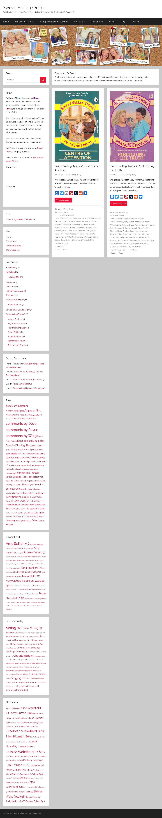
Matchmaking (11, 670)
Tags (124, 21)
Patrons (135, 21)
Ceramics (31, 651)
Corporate (60, 246)
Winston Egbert (87, 240)
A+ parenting (32, 410)
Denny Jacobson (32, 726)
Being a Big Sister (12, 636)
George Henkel (17, 564)
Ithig (32, 667)
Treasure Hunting (30, 682)
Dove (8, 219)
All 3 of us (30, 219)
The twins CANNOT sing (13, 513)
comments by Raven (22, 430)
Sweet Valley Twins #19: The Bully (28, 379)
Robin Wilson (29, 598)
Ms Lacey (142, 240)
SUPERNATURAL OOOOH (18, 497)
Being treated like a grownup (26, 644)
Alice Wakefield (62, 218)
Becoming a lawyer (23, 632)
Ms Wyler (67, 237)
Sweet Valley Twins (66, 209)
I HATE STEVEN (21, 465)
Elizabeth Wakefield (63, 224)
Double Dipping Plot (18, 445)
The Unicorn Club (16, 345)
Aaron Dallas (13, 708)
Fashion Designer (20, 660)
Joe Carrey (11, 568)
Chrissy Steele (22, 556)
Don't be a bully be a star (30, 440)
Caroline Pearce (87, 218)
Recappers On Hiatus (22, 384)
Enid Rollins (34, 737)
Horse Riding (36, 663)
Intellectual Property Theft (20, 667)
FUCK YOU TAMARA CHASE (33, 458)
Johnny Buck (28, 756)
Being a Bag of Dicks (38, 632)
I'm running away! (27, 461)
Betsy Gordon (122, 225)
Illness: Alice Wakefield (65, 215)
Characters (79, 21)
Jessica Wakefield (62, 228)
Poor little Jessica (12, 481)
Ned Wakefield (78, 237)
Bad (65, 249)
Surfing (21, 682)
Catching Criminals (16, 651)
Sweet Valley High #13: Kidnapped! (29, 388)
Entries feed (11, 241)
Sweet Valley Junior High (17, 310)
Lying (37, 667)
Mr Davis (88, 234)
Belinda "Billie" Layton (26, 548)
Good (58, 249)
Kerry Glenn (91, 228)
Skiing (28, 678)
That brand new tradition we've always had (25, 504)
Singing (65, 243)
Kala (18, 568)
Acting (58, 243)
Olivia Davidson (91, 237)
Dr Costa (92, 221)
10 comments (118, 216)
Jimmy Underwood (78, 228)
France (29, 660)
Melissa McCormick (15, 585)
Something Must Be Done (30, 493)
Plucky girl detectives (32, 477)
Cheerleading (23, 655)
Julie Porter (123, 234)
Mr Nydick (122, 240)
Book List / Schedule (24, 21)
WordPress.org (13, 250)
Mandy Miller (17, 576)
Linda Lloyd (114, 237)
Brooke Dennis (34, 552)
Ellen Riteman (77, 224)
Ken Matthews (31, 567)
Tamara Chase (124, 247)
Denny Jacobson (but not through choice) (26, 560)
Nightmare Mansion (17, 328)
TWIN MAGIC (20, 516)
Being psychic (24, 640)
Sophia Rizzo (60, 240)
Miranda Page (28, 585)
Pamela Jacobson (12, 589)
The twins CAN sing (27, 513)
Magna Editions (15, 319)
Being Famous (35, 636)
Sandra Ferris (21, 602)
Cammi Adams (11, 556)
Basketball (11, 633)
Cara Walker (14, 722)
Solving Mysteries (37, 678)
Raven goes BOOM (13, 485)
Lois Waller (34, 572)
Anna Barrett (34, 544)
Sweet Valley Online (24, 7)
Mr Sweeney (132, 240)
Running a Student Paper (14, 674)
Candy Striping (11, 648)
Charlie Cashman (19, 726)
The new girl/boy (15, 508)
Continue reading (63, 200)
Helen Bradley (123, 231)
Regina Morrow (32, 594)
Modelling (20, 670)
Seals (8, 678)
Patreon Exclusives (14, 291)
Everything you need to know (54, 21)
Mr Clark (80, 234)
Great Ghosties (12, 461)
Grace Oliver (24, 742)
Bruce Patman (75, 218)
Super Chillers (14, 332)
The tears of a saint (35, 508)
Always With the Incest (15, 415)
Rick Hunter (127, 244)
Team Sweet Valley (16, 341)
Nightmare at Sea (16, 323)
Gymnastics (10, 663)
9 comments (63, 212)
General (9, 282)
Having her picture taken (23, 663)
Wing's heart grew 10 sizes (21, 521)
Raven (20, 219)
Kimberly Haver (61, 231)
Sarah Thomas (32, 602)
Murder (27, 670)
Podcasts (10, 295)
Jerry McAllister (27, 747)
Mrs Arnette (16, 782)
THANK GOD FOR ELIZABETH (27, 500)
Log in (9, 237)
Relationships (97, 21)
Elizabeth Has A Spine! (24, 449)
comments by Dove (21, 424)
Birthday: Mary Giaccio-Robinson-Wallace (127, 219)
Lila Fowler (72, 231)
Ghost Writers (12, 286)
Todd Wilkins (15, 801)
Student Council (11, 682)
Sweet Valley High (14, 299)
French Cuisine (37, 660)
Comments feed (13, 245)
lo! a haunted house (20, 469)
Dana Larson (68, 221)
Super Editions (14, 304)
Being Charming (23, 636)
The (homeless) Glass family (27, 606)
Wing (79, 175)
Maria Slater (31, 576)
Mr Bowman (27, 778)
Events (112, 21)
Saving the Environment (34, 674)
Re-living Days (36, 670)
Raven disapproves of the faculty (32, 481)
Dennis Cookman (81, 221)
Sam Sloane (11, 602)
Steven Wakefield (73, 240)
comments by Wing (21, 436)
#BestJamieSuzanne (17, 405)
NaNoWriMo (13, 277)
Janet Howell (89, 224)
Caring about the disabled (28, 648)
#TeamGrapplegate (15, 411)
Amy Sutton (129, 222)
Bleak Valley (11, 267)
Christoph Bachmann (34, 556)
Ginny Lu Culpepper (30, 564)
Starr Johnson (12, 606)
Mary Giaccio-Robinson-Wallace (133, 237)
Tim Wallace (136, 247)
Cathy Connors (116, 228)
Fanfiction (10, 272)
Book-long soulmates (25, 418)
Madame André (84, 231)
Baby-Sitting (32, 628)
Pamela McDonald (25, 589)
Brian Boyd (19, 553)
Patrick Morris (37, 589)
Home (6, 21)
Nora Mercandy (38, 585)
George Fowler (13, 742)
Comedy (38, 656)
